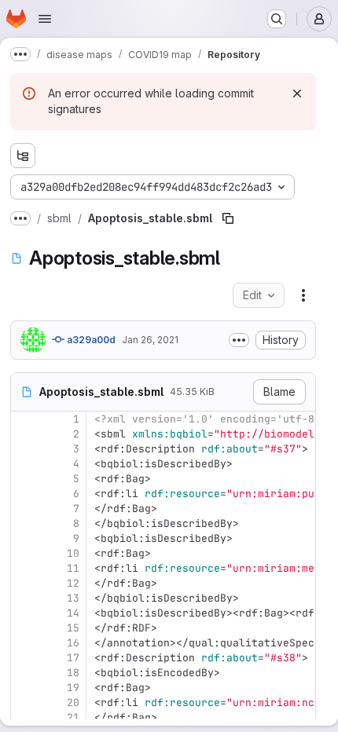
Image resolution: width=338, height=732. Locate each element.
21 (73, 717)
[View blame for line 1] (24, 419)
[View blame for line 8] (24, 523)
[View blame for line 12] (24, 583)
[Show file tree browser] (22, 155)
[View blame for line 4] (24, 463)
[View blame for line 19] (24, 687)
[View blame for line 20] (24, 702)
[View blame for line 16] (24, 642)
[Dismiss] (297, 93)
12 (73, 583)
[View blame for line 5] (24, 478)
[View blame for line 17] (24, 657)
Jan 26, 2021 (150, 340)
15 (73, 628)
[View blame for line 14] (24, 613)
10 (73, 553)
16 (73, 643)
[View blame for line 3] (24, 448)
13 (73, 598)
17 (73, 657)
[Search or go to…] (276, 18)
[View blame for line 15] (24, 627)
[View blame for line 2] (24, 433)
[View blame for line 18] (24, 672)
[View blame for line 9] (24, 538)
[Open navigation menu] (44, 18)
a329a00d (90, 340)
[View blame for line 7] (24, 508)
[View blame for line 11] (24, 568)
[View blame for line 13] (24, 598)
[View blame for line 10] (24, 553)
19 (73, 687)
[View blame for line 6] (24, 493)
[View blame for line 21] (24, 717)
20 (73, 702)
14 (73, 613)
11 (73, 568)
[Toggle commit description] (239, 340)
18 (73, 672)
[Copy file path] (228, 218)
